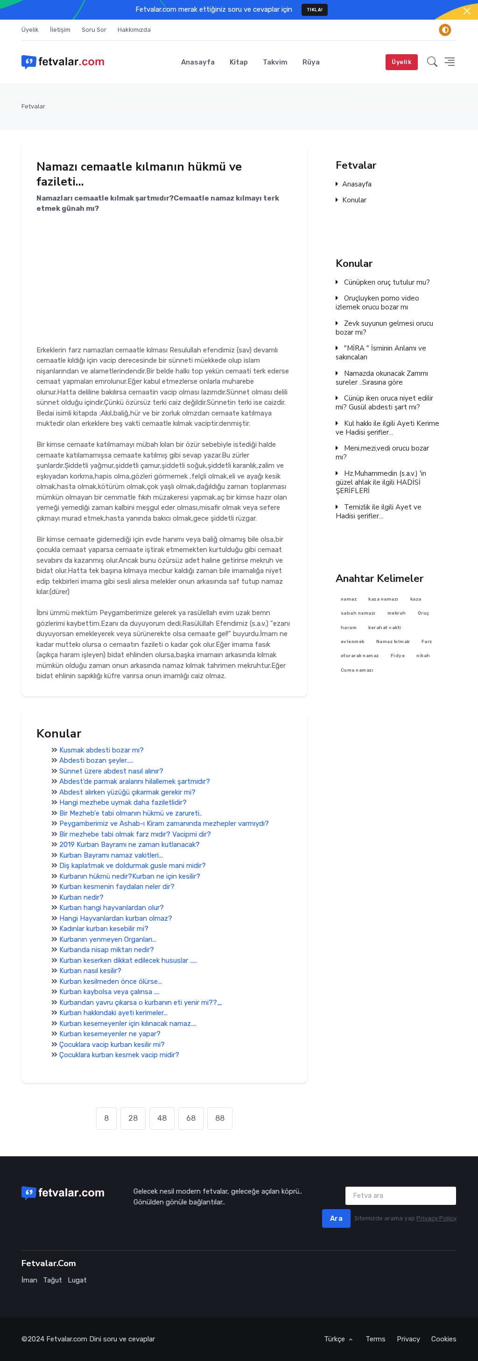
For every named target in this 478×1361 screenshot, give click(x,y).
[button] (432, 62)
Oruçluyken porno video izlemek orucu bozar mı (377, 303)
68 (191, 1118)
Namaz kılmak (393, 641)
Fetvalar (33, 106)
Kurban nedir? (81, 897)
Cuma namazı (357, 670)
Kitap (239, 62)
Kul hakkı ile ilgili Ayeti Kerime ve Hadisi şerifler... (387, 428)
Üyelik (30, 29)
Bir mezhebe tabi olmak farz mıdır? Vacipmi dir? (135, 834)
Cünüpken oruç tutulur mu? (386, 282)
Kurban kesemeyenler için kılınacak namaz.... (128, 1023)
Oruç (423, 613)
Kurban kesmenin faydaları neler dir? (117, 886)
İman (29, 1280)
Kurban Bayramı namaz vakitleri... (111, 855)
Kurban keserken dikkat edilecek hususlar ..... (128, 960)
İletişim (60, 29)
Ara (336, 1218)
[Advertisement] (164, 279)
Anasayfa (198, 62)
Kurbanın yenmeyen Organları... (107, 939)
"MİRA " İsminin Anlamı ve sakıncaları (381, 353)
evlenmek (353, 641)
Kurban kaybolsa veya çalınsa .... (109, 992)
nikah (424, 656)
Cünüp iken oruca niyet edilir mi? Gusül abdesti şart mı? (384, 403)
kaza (416, 599)
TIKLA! (315, 9)
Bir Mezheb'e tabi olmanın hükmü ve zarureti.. (130, 813)
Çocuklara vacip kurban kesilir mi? (112, 1044)
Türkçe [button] (335, 1339)
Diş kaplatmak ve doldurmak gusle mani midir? (132, 865)
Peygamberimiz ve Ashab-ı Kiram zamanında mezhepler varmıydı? (164, 823)
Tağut (52, 1280)
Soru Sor (94, 29)
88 (220, 1118)
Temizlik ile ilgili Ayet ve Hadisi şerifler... (379, 512)
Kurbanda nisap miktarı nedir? (106, 950)
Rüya (311, 62)
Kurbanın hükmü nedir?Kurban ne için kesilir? (129, 876)
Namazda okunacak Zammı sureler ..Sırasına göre (382, 378)
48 (162, 1118)
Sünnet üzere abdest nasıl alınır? (111, 771)
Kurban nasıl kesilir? (90, 971)
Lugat (77, 1280)
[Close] (467, 11)
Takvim (275, 62)
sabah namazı (358, 613)
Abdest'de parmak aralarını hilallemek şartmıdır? (134, 781)
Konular (354, 200)
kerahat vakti (385, 627)
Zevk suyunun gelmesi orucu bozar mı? (384, 328)
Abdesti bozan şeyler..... (96, 760)
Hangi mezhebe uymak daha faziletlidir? (123, 802)
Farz (427, 641)
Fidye (398, 656)
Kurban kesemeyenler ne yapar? (110, 1034)
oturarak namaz (360, 656)
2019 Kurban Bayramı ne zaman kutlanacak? (129, 844)
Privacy (408, 1339)
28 (133, 1118)
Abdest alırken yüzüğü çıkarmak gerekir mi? (127, 792)
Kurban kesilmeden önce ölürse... (110, 981)
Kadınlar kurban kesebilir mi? (103, 928)
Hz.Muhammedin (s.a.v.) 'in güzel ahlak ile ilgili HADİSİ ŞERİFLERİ (381, 482)
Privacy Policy (436, 1218)
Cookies (444, 1339)
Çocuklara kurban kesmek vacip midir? (119, 1055)
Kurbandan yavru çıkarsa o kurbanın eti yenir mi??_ (140, 1002)
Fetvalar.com (66, 1339)
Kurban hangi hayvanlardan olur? (111, 907)
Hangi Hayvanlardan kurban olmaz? (115, 918)
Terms (376, 1339)
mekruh (396, 613)
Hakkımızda (134, 29)
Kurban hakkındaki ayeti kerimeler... (113, 1013)
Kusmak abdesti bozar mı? (101, 750)
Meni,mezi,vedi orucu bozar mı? (382, 453)
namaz (349, 599)
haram (349, 627)
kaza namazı (384, 599)
